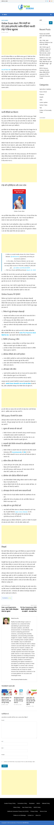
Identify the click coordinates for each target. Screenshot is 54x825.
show (9, 598)
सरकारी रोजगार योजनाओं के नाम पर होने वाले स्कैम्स (18, 383)
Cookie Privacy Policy (10, 803)
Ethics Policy (16, 807)
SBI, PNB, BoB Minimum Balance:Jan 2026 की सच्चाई (46, 42)
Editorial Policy (46, 803)
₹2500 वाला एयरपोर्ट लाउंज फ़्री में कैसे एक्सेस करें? (45, 36)
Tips (41, 107)
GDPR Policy (37, 807)
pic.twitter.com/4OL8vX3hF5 (22, 268)
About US (38, 815)
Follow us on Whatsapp (19, 815)
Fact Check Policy (27, 807)
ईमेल (3, 748)
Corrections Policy (22, 803)
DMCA (38, 803)
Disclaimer (32, 803)
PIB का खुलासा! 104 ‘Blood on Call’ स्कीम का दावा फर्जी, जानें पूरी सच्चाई (6, 700)
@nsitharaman (15, 256)
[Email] (51, 1)
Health (41, 97)
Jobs (41, 99)
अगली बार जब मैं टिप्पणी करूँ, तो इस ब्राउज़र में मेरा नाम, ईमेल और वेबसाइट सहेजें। (19, 761)
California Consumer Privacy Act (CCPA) (18, 811)
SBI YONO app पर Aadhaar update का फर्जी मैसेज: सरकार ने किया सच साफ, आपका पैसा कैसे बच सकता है (45, 51)
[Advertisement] (19, 45)
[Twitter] (48, 1)
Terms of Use (43, 811)
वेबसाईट (3, 754)
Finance (42, 94)
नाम (3, 741)
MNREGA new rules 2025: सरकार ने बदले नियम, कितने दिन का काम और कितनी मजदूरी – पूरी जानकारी (46, 61)
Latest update (44, 102)
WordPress (26, 822)
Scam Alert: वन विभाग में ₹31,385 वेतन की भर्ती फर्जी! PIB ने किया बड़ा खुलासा (30, 701)
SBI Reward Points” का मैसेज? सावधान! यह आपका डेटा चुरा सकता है (19, 700)
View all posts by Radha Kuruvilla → (19, 679)
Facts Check (5, 20)
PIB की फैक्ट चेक (6, 69)
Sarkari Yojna (43, 105)
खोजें (41, 20)
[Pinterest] (50, 1)
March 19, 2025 (31, 270)
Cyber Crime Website (21, 512)
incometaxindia (17, 452)
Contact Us (31, 815)
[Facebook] (46, 1)
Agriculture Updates (45, 89)
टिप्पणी (3, 720)
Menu (5, 14)
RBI (25, 452)
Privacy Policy (34, 811)
